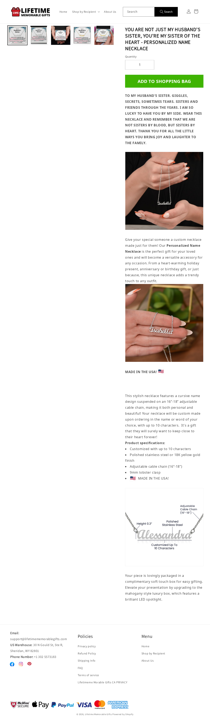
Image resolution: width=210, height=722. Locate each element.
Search (168, 11)
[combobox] (138, 11)
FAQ (80, 668)
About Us (148, 660)
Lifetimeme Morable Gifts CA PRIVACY (102, 682)
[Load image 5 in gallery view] (104, 35)
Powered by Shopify (123, 714)
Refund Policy (87, 653)
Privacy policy (87, 646)
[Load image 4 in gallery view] (82, 35)
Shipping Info (87, 660)
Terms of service (88, 675)
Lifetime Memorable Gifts (98, 714)
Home (145, 646)
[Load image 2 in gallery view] (39, 35)
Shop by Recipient (153, 653)
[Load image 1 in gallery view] (17, 35)
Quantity (131, 56)
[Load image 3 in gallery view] (61, 35)
